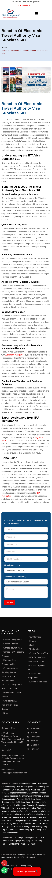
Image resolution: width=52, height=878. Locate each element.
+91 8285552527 (25, 6)
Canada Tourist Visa (12, 648)
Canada (17, 838)
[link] (27, 871)
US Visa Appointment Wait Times (26, 790)
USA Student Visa (37, 657)
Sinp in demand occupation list (14, 830)
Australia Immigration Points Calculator (18, 811)
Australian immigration (15, 355)
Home (4, 48)
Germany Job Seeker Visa (28, 814)
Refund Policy (11, 866)
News (5, 713)
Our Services (35, 637)
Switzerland (14, 844)
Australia (26, 838)
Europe (23, 841)
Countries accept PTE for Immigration (17, 787)
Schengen (14, 841)
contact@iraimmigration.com (14, 773)
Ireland (23, 844)
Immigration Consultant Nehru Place (22, 823)
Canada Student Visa (38, 653)
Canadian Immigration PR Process (32, 784)
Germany (32, 844)
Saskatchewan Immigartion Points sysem (28, 827)
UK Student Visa (36, 661)
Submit (9, 603)
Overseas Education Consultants (32, 805)
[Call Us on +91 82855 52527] (4, 863)
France (4, 844)
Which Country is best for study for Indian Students (23, 808)
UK (32, 838)
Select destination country (15, 577)
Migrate (32, 641)
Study (32, 645)
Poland (38, 841)
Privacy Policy (26, 866)
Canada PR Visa (10, 644)
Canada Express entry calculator (32, 817)
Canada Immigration (12, 640)
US (36, 838)
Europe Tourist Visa (38, 682)
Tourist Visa (34, 649)
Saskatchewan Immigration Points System (9, 705)
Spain (30, 841)
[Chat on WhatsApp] (4, 870)
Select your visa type (13, 565)
